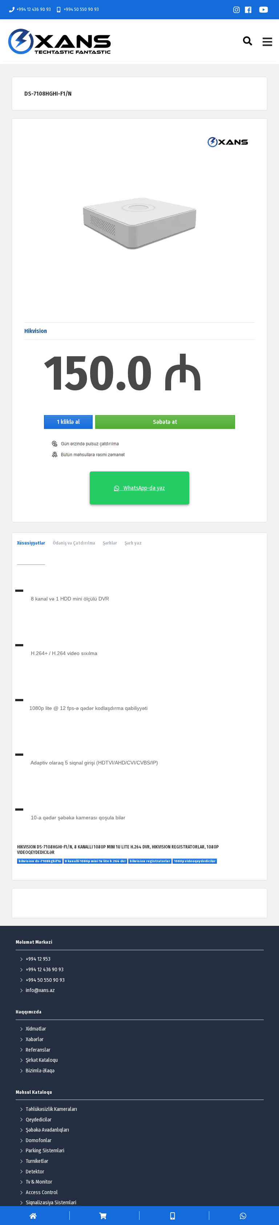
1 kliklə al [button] (68, 421)
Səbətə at (165, 421)
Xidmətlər (36, 1029)
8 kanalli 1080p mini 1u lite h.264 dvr (95, 861)
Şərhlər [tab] (110, 543)
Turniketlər (37, 1161)
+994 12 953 (38, 959)
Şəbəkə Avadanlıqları (47, 1130)
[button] (248, 40)
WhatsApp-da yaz (142, 488)
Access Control (42, 1192)
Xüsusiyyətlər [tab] (31, 543)
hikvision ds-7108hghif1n (40, 861)
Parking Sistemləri (45, 1151)
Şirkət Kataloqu (42, 1060)
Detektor (35, 1172)
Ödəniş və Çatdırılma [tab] (74, 543)
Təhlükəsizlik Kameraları (51, 1109)
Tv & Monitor (39, 1182)
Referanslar (38, 1050)
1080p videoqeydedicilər (194, 861)
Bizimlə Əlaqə (40, 1071)
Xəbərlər (35, 1039)
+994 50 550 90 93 (81, 9)
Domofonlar (39, 1140)
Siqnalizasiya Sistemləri (51, 1203)
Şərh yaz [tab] (133, 543)
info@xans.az (40, 990)
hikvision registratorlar (150, 861)
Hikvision (35, 331)
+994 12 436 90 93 (33, 9)
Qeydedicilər (39, 1120)
